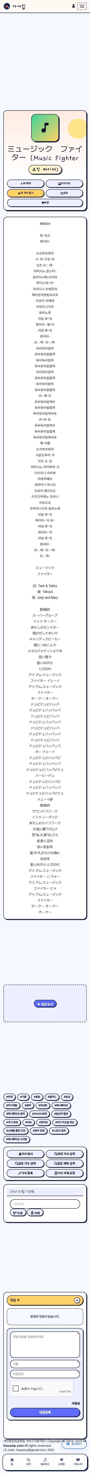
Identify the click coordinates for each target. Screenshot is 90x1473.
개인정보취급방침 (14, 1441)
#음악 (28, 1105)
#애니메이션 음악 (15, 1113)
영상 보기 (47, 1004)
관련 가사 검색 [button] (66, 1154)
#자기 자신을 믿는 (64, 1122)
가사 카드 (66, 183)
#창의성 (43, 1122)
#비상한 (43, 1105)
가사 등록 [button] (27, 1173)
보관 (46, 202)
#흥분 (37, 1096)
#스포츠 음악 (59, 1130)
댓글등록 (45, 1412)
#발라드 (52, 1096)
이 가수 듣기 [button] (27, 192)
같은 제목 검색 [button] (66, 1163)
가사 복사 (27, 1154)
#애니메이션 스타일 (16, 1139)
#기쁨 (23, 1096)
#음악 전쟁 (38, 1130)
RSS (51, 1450)
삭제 (37, 1213)
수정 (20, 1213)
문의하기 (76, 1443)
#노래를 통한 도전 (15, 1130)
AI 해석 (27, 183)
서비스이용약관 (35, 1441)
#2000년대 (39, 1113)
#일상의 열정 (61, 1113)
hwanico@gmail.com (31, 1450)
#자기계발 (11, 1105)
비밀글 (76, 1403)
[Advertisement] (45, 61)
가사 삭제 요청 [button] (66, 1173)
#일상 (67, 1096)
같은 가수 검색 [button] (27, 1163)
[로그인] (73, 6)
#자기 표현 (12, 1122)
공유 (65, 192)
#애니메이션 (61, 1105)
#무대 (9, 1096)
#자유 (28, 1122)
